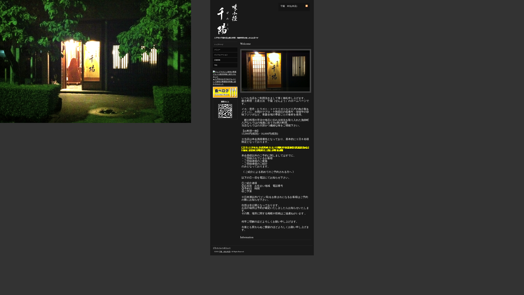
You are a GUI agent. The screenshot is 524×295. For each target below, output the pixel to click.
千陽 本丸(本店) (225, 251)
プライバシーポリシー (222, 248)
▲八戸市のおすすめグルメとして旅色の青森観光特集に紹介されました (224, 81)
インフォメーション (221, 55)
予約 (215, 65)
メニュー (217, 49)
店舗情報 (217, 60)
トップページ (218, 44)
